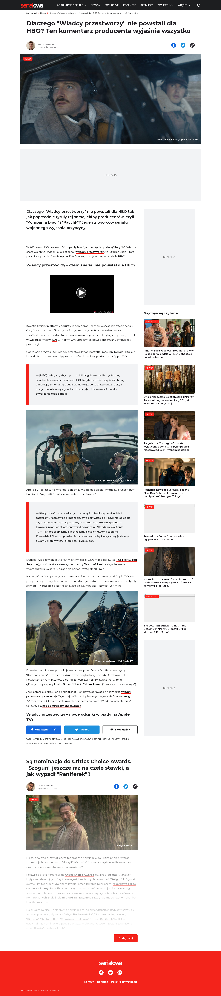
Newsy (95, 5)
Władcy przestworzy (90, 251)
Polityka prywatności (124, 981)
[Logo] (31, 5)
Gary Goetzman (52, 739)
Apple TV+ (67, 256)
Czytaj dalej (125, 938)
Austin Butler (62, 684)
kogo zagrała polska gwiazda (61, 705)
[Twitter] (110, 973)
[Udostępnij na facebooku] (173, 45)
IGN (54, 339)
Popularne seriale (70, 5)
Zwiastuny (165, 5)
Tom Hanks (68, 335)
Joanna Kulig (121, 696)
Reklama (102, 981)
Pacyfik (119, 247)
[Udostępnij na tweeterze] (183, 45)
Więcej (182, 5)
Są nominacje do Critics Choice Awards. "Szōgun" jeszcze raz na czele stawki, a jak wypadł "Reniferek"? (79, 767)
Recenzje (129, 5)
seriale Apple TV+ (112, 739)
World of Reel (93, 564)
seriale (97, 739)
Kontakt (89, 981)
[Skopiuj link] (192, 45)
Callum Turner (92, 684)
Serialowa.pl (31, 13)
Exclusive (112, 5)
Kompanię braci (73, 247)
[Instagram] (119, 973)
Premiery (146, 5)
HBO (121, 256)
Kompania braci (76, 739)
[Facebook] (101, 973)
